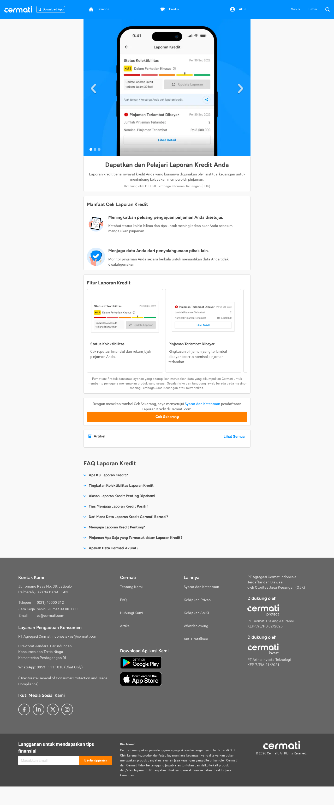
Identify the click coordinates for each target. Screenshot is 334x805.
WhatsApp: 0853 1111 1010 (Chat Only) (50, 667)
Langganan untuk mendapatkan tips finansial (56, 747)
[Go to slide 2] (95, 149)
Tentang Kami (131, 587)
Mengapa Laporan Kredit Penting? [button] (117, 527)
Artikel (125, 626)
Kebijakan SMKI (196, 613)
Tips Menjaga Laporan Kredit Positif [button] (118, 506)
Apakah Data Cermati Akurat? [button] (113, 548)
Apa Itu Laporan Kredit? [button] (108, 475)
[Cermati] (281, 745)
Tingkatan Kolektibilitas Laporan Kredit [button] (121, 485)
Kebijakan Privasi (197, 600)
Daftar (312, 9)
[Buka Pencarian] (327, 9)
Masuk (295, 9)
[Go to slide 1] (91, 149)
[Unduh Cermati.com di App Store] (141, 678)
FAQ (123, 600)
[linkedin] (38, 709)
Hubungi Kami (131, 613)
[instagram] (67, 709)
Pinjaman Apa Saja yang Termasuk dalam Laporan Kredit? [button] (135, 537)
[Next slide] (240, 87)
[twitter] (53, 709)
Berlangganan (95, 760)
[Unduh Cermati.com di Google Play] (141, 662)
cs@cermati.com (50, 615)
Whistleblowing (196, 626)
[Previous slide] (93, 87)
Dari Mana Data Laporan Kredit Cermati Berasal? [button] (128, 517)
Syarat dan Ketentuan (202, 404)
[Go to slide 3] (99, 149)
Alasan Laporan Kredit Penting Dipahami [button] (122, 496)
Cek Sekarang (167, 416)
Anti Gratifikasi (196, 639)
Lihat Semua (234, 436)
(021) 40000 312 (50, 602)
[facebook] (24, 709)
